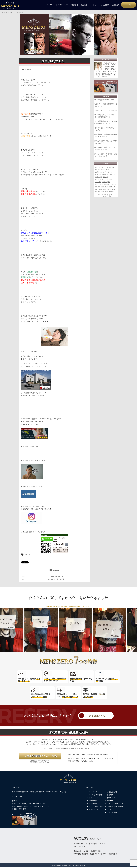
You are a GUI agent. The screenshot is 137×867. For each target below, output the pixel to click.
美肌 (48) (105, 177)
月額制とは (74, 5)
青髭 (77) (97, 187)
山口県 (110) (104, 187)
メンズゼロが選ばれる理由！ (57, 579)
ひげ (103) (109, 194)
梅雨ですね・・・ (57, 576)
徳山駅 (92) (98, 174)
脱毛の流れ (84, 5)
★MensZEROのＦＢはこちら (31, 486)
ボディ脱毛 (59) (99, 167)
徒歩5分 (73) (105, 174)
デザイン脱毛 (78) (108, 172)
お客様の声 (115, 5)
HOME (49, 5)
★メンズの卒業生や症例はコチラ (33, 460)
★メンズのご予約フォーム (30, 446)
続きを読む (105, 76)
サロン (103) (106, 189)
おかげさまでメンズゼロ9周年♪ (105, 110)
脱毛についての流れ (96, 806)
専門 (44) (97, 194)
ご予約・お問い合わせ (115, 806)
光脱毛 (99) (113, 184)
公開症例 (110, 795)
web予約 (128, 5)
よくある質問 (105, 5)
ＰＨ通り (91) (98, 177)
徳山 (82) (106, 184)
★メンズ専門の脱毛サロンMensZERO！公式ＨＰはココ (41, 419)
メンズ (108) (104, 191)
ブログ (27, 555)
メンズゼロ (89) (99, 184)
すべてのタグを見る (105, 196)
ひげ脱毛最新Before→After (104, 100)
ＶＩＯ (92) (98, 182)
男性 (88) (97, 191)
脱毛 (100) (111, 191)
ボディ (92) (113, 174)
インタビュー (93, 809)
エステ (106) (98, 189)
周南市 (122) (112, 187)
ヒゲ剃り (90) (98, 172)
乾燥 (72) (113, 189)
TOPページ (93, 792)
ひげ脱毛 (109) (106, 182)
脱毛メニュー (93, 798)
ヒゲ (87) (103, 194)
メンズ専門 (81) (105, 169)
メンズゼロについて (61, 5)
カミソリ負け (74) (109, 167)
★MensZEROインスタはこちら (32, 506)
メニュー (94, 5)
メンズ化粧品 (112, 812)
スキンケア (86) (99, 179)
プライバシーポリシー (115, 803)
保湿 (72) (97, 169)
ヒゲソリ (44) (108, 179)
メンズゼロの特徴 (95, 795)
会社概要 (110, 800)
